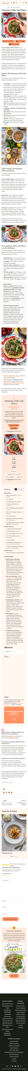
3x (20, 489)
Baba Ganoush (7, 379)
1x (15, 489)
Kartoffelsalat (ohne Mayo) (7, 1007)
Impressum (24, 1068)
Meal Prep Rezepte (20, 1021)
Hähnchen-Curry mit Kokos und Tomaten (7, 802)
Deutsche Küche (21, 1006)
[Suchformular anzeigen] (23, 3)
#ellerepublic (15, 737)
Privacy (19, 1068)
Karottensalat (7, 1016)
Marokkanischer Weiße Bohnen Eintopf (13, 382)
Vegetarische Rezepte (20, 1010)
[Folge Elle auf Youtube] (9, 792)
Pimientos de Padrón (7, 1018)
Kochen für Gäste (20, 1014)
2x (18, 489)
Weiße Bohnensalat (7, 1023)
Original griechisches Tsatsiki (7, 1030)
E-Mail (5, 907)
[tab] (11, 856)
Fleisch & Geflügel (20, 1008)
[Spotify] (18, 1066)
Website (5, 913)
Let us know (11, 714)
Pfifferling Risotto (7, 853)
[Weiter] (24, 834)
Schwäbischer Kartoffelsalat (7, 1011)
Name (5, 900)
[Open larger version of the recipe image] (14, 444)
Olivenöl (7, 213)
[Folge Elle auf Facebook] (4, 792)
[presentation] (14, 832)
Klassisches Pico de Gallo (7, 1026)
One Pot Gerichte (20, 1023)
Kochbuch (20, 1027)
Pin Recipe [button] (14, 428)
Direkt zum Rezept (9, 41)
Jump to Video (20, 41)
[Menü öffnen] (25, 2)
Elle (4, 789)
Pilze (11, 782)
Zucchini (20, 1025)
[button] (10, 407)
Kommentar (6, 880)
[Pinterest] (12, 1066)
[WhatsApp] (11, 3)
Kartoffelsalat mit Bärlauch (22, 802)
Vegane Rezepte (20, 1012)
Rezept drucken (14, 44)
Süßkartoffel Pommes (7, 1003)
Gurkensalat (7, 1014)
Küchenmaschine (10, 578)
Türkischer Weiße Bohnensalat (11, 375)
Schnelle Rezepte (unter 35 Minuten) (20, 1017)
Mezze (5, 273)
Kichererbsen (5, 782)
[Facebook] (14, 3)
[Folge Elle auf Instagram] (6, 792)
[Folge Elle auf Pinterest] (11, 792)
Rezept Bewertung (6, 873)
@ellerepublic (9, 736)
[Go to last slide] (4, 834)
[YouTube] (15, 1066)
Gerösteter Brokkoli (7, 1021)
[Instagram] (16, 3)
